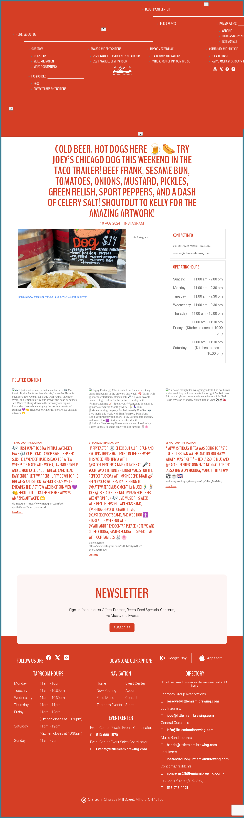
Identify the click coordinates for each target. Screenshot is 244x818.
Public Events (168, 23)
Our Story (37, 48)
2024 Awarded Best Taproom (110, 61)
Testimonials (229, 41)
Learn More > (17, 512)
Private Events (228, 23)
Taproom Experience (162, 48)
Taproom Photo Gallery (166, 56)
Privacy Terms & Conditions (50, 88)
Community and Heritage (223, 48)
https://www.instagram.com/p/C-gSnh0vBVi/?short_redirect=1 (53, 296)
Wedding (227, 30)
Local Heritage (220, 56)
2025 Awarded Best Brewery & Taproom (116, 56)
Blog (148, 9)
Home (19, 34)
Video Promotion (44, 61)
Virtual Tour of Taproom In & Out (171, 61)
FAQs (36, 83)
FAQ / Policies (38, 76)
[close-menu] (11, 109)
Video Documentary (45, 66)
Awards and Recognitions (106, 48)
